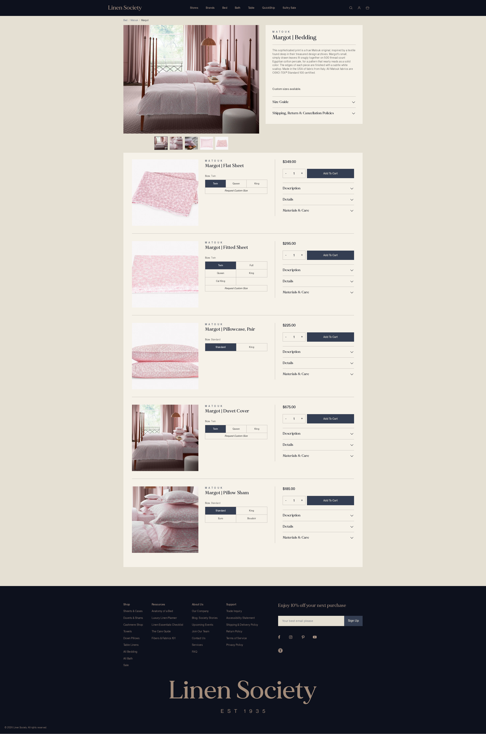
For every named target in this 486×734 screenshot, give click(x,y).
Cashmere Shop (133, 624)
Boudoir (251, 518)
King (256, 183)
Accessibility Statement (240, 617)
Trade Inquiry (234, 611)
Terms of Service (236, 638)
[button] (314, 102)
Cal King (220, 281)
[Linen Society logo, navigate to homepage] (125, 8)
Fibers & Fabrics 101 (163, 638)
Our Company (200, 611)
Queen (236, 183)
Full (251, 265)
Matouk (134, 20)
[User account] (359, 8)
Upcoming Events (202, 624)
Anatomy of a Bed (162, 611)
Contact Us (198, 638)
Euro (220, 518)
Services (197, 644)
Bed (224, 7)
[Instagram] (290, 637)
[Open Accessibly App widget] (280, 650)
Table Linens (131, 644)
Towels (127, 631)
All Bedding (130, 651)
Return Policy (234, 631)
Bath (238, 7)
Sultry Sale (289, 7)
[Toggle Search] (351, 8)
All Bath (128, 658)
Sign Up (353, 620)
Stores (194, 7)
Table (251, 7)
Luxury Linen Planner (164, 617)
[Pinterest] (303, 637)
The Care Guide (161, 631)
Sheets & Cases (133, 611)
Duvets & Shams (133, 617)
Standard (221, 347)
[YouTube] (315, 637)
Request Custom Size (236, 190)
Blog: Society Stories (205, 617)
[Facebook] (279, 637)
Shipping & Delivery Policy (242, 624)
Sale (126, 665)
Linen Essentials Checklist (167, 624)
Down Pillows (131, 638)
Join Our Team (200, 631)
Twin (215, 183)
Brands (210, 7)
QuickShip (268, 7)
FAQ (194, 651)
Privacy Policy (234, 644)
